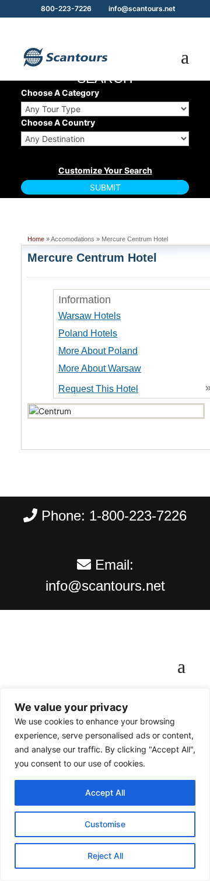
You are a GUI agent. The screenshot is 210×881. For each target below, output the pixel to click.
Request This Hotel (98, 389)
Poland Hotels (87, 333)
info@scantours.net (105, 586)
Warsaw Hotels (89, 316)
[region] (105, 784)
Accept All (105, 792)
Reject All (105, 856)
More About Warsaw (99, 368)
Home (35, 238)
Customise (105, 824)
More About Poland (98, 351)
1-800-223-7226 (138, 515)
